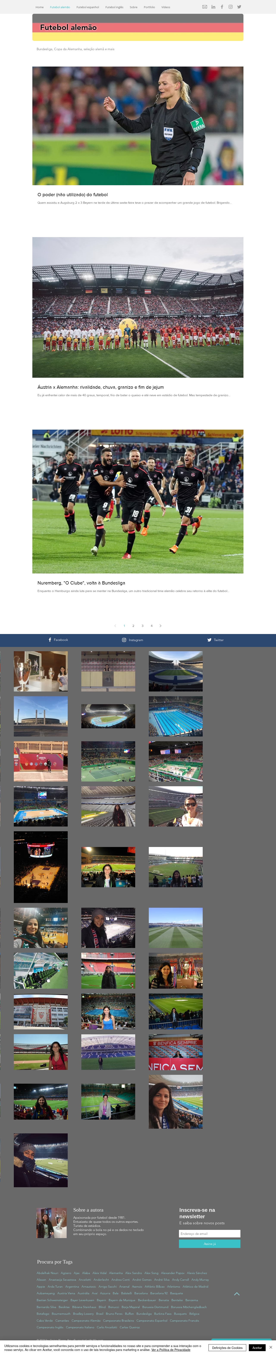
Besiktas (64, 1307)
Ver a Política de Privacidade (170, 1349)
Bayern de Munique (122, 1300)
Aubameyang (46, 1293)
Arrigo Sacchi (108, 1286)
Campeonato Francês (184, 1320)
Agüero (66, 1273)
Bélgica (194, 1314)
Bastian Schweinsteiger (52, 1300)
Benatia (164, 1300)
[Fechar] (270, 1348)
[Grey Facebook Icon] (222, 6)
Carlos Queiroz (130, 1327)
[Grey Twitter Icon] (239, 6)
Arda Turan (55, 1286)
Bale (116, 1293)
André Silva (161, 1280)
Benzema (191, 1300)
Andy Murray (200, 1280)
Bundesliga (144, 1314)
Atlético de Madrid (195, 1286)
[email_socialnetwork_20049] (204, 6)
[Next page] (161, 626)
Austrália (83, 1293)
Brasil (99, 1314)
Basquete (176, 1293)
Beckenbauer (147, 1300)
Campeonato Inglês (50, 1327)
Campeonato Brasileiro (118, 1320)
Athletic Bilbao (155, 1286)
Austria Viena (66, 1293)
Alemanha (116, 1273)
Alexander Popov (172, 1273)
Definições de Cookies (227, 1348)
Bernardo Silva (46, 1307)
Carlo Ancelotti (107, 1327)
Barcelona (141, 1293)
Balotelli (126, 1293)
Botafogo (43, 1314)
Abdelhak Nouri (47, 1273)
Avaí (94, 1293)
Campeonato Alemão (86, 1320)
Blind (102, 1307)
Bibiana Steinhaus (84, 1307)
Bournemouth (61, 1314)
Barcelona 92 (159, 1293)
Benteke (177, 1300)
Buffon (129, 1314)
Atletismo (173, 1286)
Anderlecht (101, 1280)
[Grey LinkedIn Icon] (213, 6)
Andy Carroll (180, 1280)
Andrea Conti (120, 1280)
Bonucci (113, 1307)
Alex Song (151, 1273)
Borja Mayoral (131, 1307)
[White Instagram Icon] (124, 640)
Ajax (77, 1273)
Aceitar (257, 1348)
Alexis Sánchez (197, 1273)
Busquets (180, 1314)
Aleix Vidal (100, 1273)
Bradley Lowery (83, 1314)
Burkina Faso (162, 1314)
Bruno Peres (114, 1314)
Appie (41, 1286)
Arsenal (124, 1286)
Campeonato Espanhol (151, 1320)
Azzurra (105, 1293)
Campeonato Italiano (80, 1327)
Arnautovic (89, 1286)
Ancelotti (85, 1280)
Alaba (86, 1273)
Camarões (62, 1320)
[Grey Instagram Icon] (230, 6)
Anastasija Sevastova (62, 1280)
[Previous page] (115, 626)
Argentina (72, 1286)
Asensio (137, 1286)
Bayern (101, 1300)
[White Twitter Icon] (209, 640)
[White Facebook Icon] (50, 639)
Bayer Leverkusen (82, 1300)
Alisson (41, 1280)
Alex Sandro (133, 1273)
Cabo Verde (45, 1320)
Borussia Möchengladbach (189, 1307)
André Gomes (142, 1280)
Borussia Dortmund (155, 1307)
